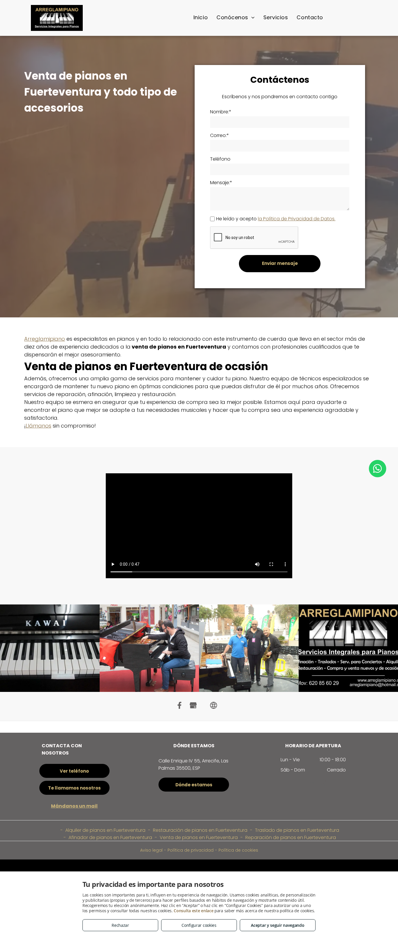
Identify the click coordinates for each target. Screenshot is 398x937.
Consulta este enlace (193, 910)
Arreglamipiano (44, 338)
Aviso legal (151, 850)
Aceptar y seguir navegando (277, 925)
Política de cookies (238, 850)
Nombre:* (220, 111)
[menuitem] (200, 17)
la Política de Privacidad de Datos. (296, 218)
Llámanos (38, 425)
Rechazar (120, 925)
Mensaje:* (221, 182)
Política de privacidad (191, 850)
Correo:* (219, 135)
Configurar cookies (199, 925)
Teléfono (220, 159)
